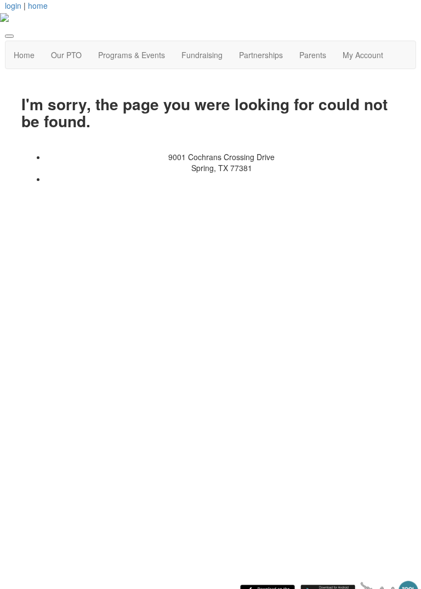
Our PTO (66, 54)
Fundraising (202, 54)
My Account (363, 54)
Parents (312, 54)
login (13, 5)
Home (24, 54)
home (38, 5)
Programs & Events (131, 54)
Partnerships (261, 54)
